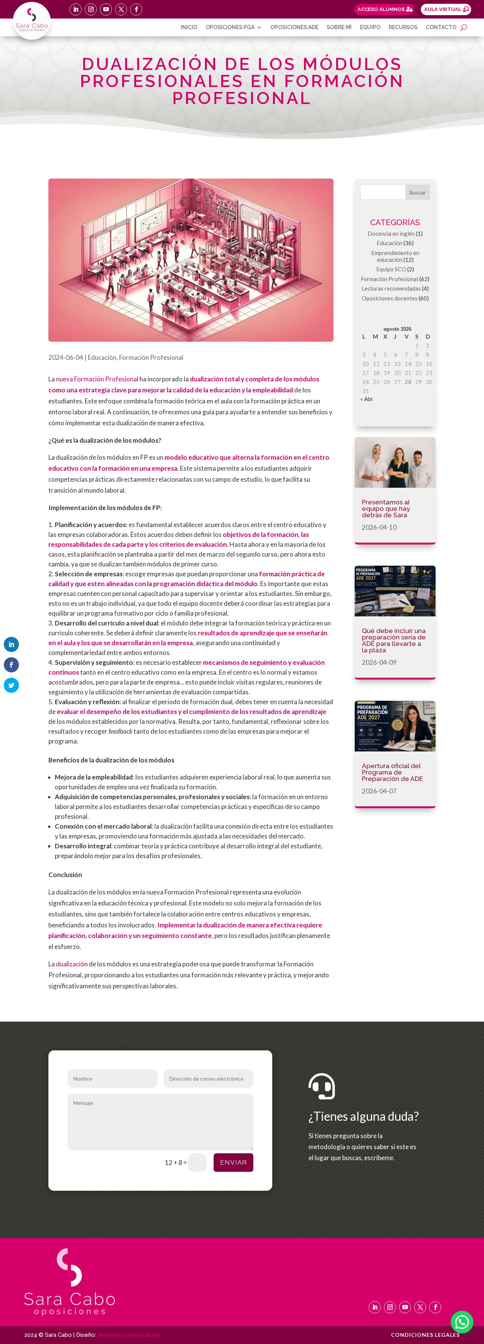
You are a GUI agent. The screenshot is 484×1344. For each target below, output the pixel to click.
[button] (462, 1322)
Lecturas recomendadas (391, 288)
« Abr (366, 398)
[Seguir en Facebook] (136, 9)
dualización (72, 964)
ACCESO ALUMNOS (381, 9)
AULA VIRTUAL (442, 9)
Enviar (233, 1162)
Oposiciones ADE (294, 27)
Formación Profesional (151, 357)
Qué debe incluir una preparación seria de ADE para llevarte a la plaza (394, 640)
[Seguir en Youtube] (106, 9)
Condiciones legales (425, 1335)
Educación (102, 357)
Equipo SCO (391, 269)
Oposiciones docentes (389, 298)
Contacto (441, 27)
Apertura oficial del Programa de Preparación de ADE (392, 772)
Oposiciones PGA (230, 27)
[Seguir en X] (121, 9)
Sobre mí (339, 27)
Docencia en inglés (391, 233)
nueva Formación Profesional (97, 379)
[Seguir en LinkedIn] (76, 9)
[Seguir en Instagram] (91, 9)
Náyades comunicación (129, 1335)
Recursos (403, 27)
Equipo (370, 27)
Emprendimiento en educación (395, 256)
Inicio (189, 27)
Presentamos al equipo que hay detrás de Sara (386, 508)
